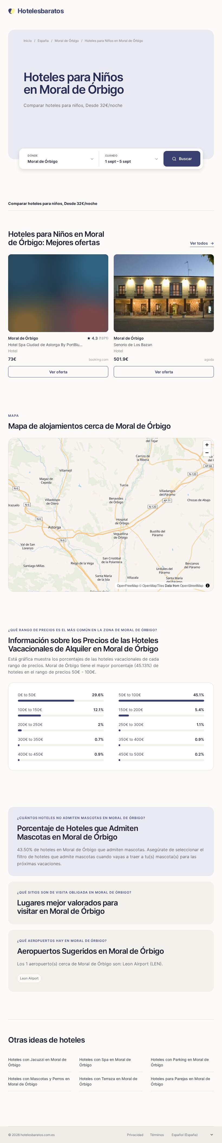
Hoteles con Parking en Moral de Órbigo (180, 1062)
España (43, 41)
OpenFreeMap (127, 585)
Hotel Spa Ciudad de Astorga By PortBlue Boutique (53, 344)
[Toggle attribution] (207, 585)
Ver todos (202, 243)
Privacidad (135, 1135)
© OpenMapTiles (151, 585)
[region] (111, 514)
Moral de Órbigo (67, 41)
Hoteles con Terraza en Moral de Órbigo (108, 1081)
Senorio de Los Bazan (133, 344)
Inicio (28, 41)
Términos (157, 1135)
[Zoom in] (207, 445)
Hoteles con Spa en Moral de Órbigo (105, 1062)
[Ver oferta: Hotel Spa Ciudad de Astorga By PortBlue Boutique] (58, 293)
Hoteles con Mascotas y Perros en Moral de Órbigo (39, 1081)
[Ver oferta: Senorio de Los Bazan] (164, 293)
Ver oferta (58, 372)
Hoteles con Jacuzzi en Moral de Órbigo (37, 1062)
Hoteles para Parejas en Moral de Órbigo (180, 1081)
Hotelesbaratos (41, 11)
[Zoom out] (207, 452)
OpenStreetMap (191, 585)
